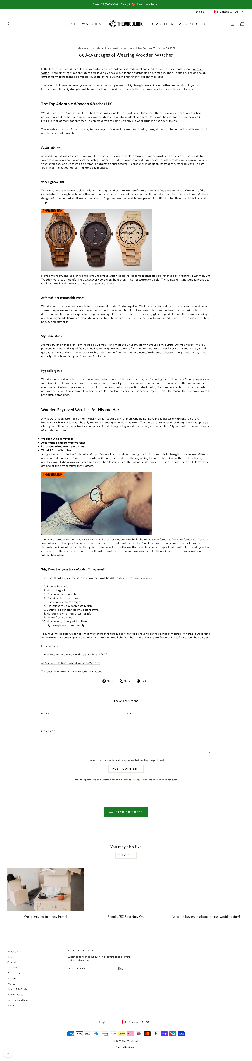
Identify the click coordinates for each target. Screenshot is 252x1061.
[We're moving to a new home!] (45, 889)
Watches (91, 24)
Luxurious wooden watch (118, 539)
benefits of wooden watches (127, 48)
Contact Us (13, 962)
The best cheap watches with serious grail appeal (72, 671)
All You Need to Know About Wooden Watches (70, 663)
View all (126, 855)
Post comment (126, 768)
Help (10, 956)
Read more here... (148, 4)
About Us (12, 951)
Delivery (12, 967)
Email (132, 713)
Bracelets (162, 24)
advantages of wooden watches (94, 48)
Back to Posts (128, 812)
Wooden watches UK (54, 113)
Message (48, 731)
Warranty (12, 983)
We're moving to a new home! (45, 916)
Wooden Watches (152, 48)
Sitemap (12, 1005)
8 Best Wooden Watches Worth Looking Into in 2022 (74, 654)
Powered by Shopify (126, 1047)
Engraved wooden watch (120, 198)
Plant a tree (14, 972)
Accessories (192, 24)
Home (71, 24)
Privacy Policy (140, 779)
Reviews (12, 978)
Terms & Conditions (18, 999)
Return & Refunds (17, 989)
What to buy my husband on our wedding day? (206, 916)
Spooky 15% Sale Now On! (126, 916)
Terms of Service (162, 779)
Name (45, 713)
